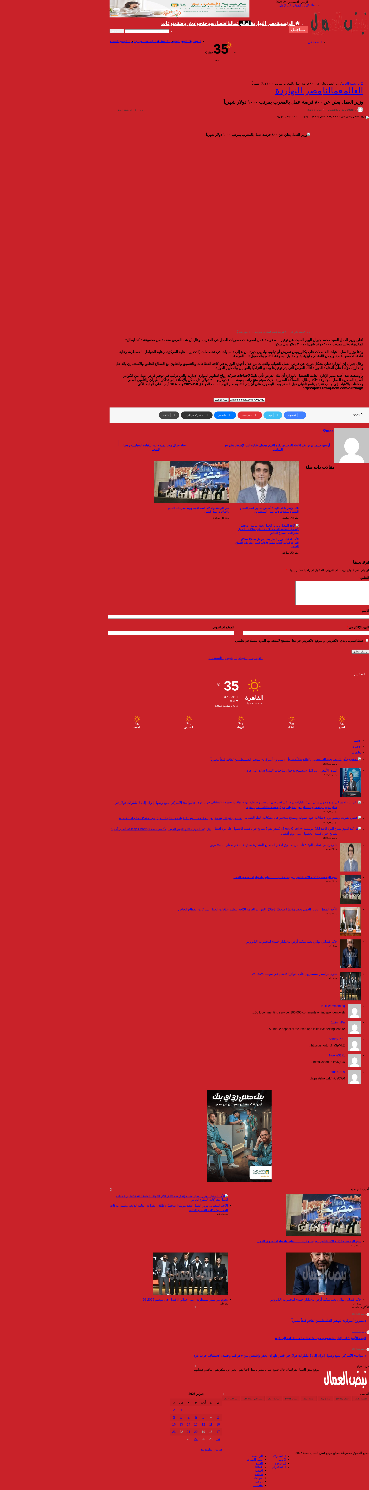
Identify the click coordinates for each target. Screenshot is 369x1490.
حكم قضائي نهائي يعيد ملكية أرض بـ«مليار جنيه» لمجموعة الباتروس (291, 941)
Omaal (350, 110)
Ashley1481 (337, 1039)
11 (210, 1424)
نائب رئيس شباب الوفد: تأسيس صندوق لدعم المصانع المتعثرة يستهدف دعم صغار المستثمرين (273, 845)
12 (203, 1424)
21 (188, 1431)
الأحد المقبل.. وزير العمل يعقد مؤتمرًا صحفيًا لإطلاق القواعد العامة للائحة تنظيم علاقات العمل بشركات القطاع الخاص (267, 543)
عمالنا (233, 23)
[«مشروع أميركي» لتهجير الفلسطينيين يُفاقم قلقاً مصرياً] (324, 759)
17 (218, 1431)
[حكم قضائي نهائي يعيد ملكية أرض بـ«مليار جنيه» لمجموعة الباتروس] (350, 967)
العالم (245, 23)
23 (174, 1431)
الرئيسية (286, 23)
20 (196, 1431)
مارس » (206, 1449)
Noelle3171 (337, 1055)
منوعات (169, 23)
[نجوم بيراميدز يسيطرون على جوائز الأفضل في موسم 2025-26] (350, 999)
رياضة (183, 23)
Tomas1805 (337, 1072)
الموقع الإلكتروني (223, 627)
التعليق (363, 577)
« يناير (218, 1449)
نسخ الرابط (221, 399)
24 (218, 1439)
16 (174, 1424)
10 (218, 1424)
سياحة (208, 23)
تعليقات (356, 752)
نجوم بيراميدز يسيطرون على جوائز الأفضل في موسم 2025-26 (294, 974)
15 (181, 1424)
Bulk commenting (333, 1006)
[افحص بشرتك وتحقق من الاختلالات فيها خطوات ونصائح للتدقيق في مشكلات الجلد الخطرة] (303, 817)
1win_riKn (338, 1022)
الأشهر (357, 740)
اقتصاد (221, 23)
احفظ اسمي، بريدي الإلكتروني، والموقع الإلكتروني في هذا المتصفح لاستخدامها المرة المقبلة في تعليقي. (299, 640)
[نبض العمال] (338, 35)
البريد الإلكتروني (358, 627)
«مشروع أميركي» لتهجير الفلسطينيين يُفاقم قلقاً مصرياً (248, 759)
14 (188, 1424)
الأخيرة (357, 746)
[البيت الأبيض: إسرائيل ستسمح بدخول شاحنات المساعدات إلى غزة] (350, 796)
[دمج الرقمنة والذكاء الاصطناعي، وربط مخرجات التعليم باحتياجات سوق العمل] (191, 501)
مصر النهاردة (264, 23)
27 (196, 1439)
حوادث (195, 23)
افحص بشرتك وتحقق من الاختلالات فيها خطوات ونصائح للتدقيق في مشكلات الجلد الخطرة (180, 818)
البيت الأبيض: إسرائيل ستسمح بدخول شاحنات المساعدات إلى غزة (292, 770)
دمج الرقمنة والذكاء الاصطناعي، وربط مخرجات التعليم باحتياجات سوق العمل (285, 877)
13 (196, 1424)
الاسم (364, 610)
